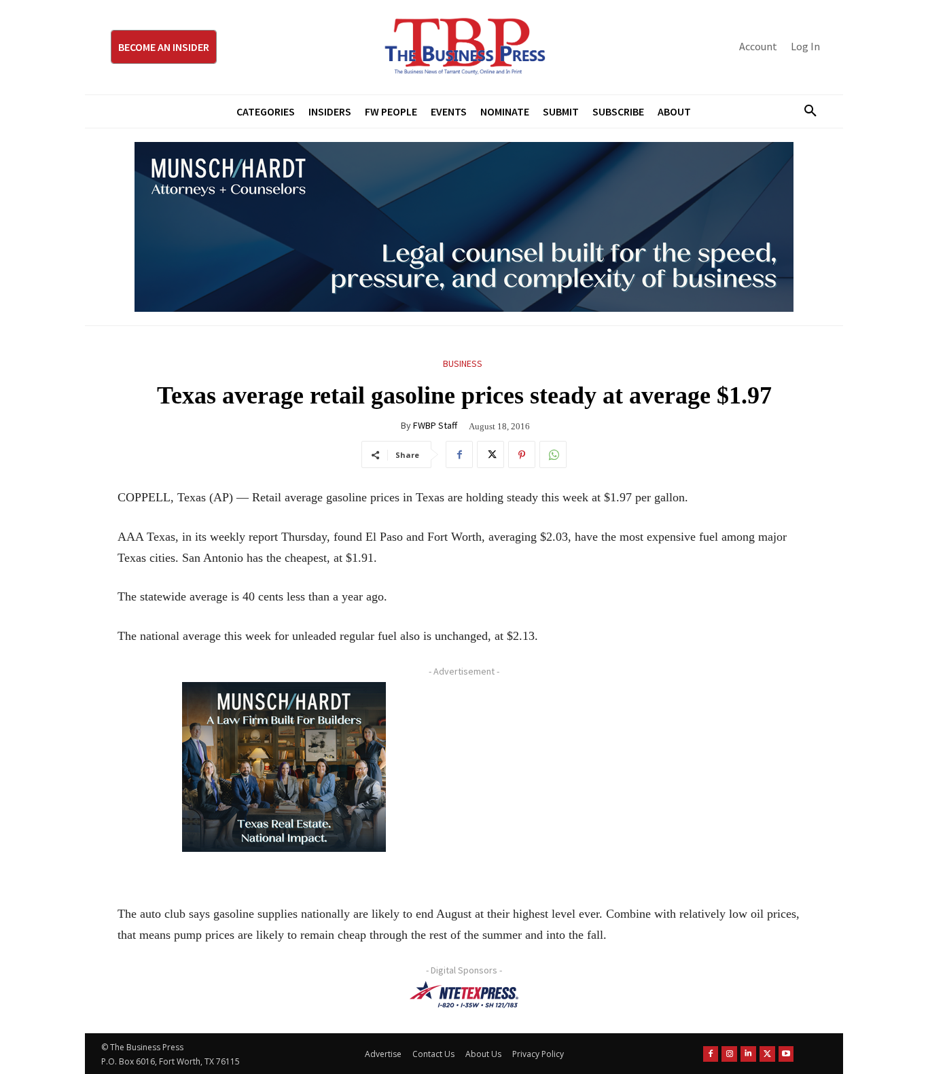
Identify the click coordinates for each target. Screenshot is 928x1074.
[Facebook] (459, 454)
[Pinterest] (521, 454)
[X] (490, 454)
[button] (805, 111)
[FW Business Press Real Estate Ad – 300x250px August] (284, 767)
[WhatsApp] (553, 454)
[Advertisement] (637, 777)
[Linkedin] (748, 1054)
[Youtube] (786, 1054)
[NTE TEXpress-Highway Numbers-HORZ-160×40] (464, 994)
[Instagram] (729, 1054)
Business (462, 363)
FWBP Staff (435, 425)
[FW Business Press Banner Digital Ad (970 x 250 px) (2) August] (464, 227)
